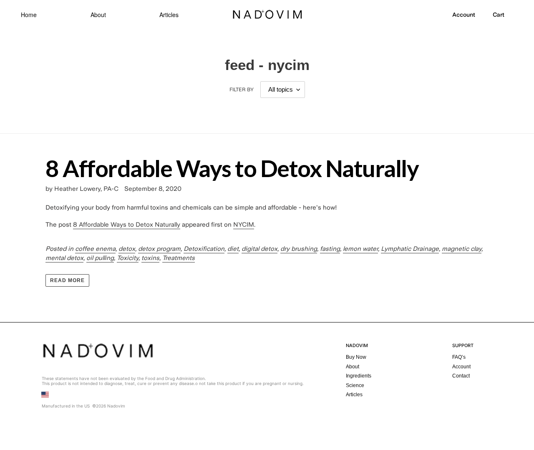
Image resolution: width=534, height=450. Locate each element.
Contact (461, 376)
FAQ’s (459, 357)
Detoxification (204, 248)
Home (29, 14)
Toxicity (128, 258)
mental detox (64, 258)
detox (126, 248)
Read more (67, 280)
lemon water (360, 248)
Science (355, 385)
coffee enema (95, 248)
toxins (150, 258)
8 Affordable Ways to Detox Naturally (231, 168)
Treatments (178, 258)
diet (233, 248)
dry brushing (298, 248)
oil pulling (100, 258)
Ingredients (358, 376)
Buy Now (356, 357)
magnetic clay (461, 248)
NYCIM (243, 224)
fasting (330, 248)
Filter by (241, 89)
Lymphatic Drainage (410, 248)
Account (461, 367)
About (98, 14)
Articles (169, 14)
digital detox (259, 248)
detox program (159, 248)
